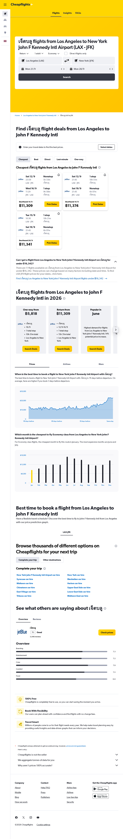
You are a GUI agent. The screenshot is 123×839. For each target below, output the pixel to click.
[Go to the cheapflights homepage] (22, 4)
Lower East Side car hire (78, 591)
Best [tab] (36, 159)
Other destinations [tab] (52, 560)
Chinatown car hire (26, 587)
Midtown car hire (25, 583)
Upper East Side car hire (78, 587)
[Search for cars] (5, 26)
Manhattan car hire (76, 579)
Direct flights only (78, 53)
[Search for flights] (5, 14)
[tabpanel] (66, 435)
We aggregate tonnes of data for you (36, 760)
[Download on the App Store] (101, 796)
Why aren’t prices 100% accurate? (35, 765)
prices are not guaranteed (76, 746)
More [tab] (101, 364)
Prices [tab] (32, 364)
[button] (5, 4)
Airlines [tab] (66, 364)
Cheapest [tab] (23, 159)
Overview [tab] (23, 619)
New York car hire (75, 575)
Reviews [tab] (37, 619)
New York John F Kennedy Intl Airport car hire (38, 575)
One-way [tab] (78, 159)
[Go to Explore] (5, 33)
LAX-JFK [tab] (66, 532)
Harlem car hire (74, 583)
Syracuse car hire (25, 579)
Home (17, 115)
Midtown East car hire (77, 596)
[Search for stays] (5, 20)
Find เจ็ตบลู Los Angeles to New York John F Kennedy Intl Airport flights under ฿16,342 (59, 278)
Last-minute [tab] (62, 159)
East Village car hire (26, 591)
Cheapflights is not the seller (32, 754)
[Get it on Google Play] (101, 789)
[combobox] (54, 53)
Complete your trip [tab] (28, 560)
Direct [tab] (47, 159)
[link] (31, 349)
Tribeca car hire (24, 596)
